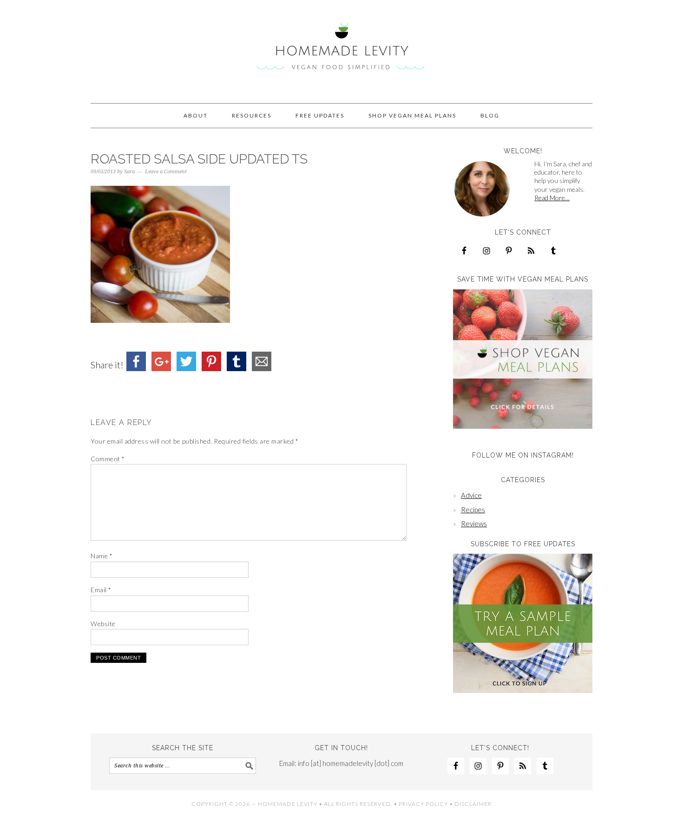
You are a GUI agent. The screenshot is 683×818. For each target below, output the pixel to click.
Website (103, 624)
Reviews (474, 523)
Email (101, 590)
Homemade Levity (341, 47)
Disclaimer (473, 803)
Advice (471, 495)
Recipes (473, 509)
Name (101, 556)
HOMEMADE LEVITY (287, 803)
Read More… (552, 198)
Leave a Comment (166, 172)
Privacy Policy (423, 803)
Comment (108, 459)
